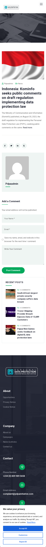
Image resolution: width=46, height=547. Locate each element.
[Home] (21, 372)
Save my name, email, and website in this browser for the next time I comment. (21, 240)
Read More (31, 522)
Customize (23, 535)
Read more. (28, 127)
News (20, 84)
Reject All (23, 542)
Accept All (23, 528)
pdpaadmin (8, 84)
